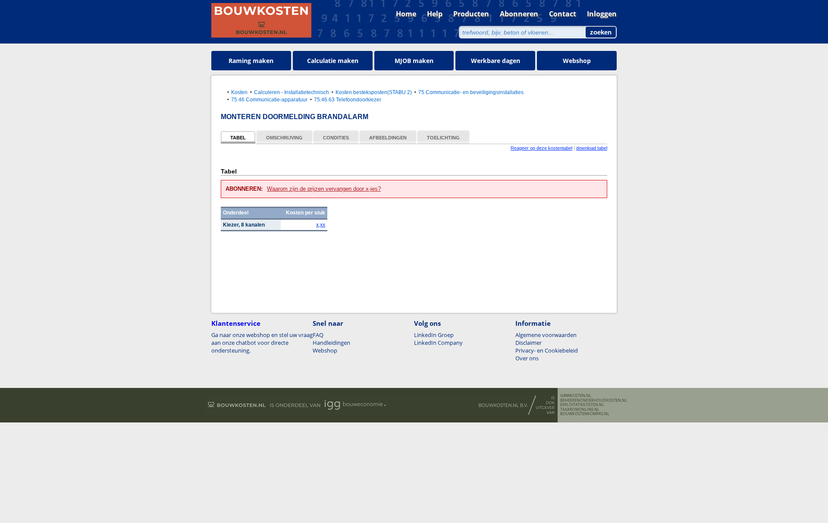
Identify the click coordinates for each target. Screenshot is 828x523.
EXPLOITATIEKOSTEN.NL (582, 404)
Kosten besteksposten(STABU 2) (374, 92)
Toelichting (443, 137)
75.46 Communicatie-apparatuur (269, 99)
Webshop (577, 61)
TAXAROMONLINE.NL (579, 409)
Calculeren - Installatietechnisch (291, 92)
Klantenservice (235, 323)
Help (434, 14)
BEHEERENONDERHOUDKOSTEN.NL (593, 400)
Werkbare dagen (495, 61)
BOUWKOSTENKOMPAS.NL (584, 413)
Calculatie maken (332, 61)
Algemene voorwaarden (546, 335)
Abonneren (519, 14)
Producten (471, 14)
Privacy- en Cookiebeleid (546, 350)
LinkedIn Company (438, 343)
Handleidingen (331, 343)
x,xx (320, 225)
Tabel (238, 137)
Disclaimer (528, 343)
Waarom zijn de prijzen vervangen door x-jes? (324, 189)
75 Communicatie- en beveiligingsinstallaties (471, 92)
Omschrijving (284, 137)
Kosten (239, 92)
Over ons (527, 358)
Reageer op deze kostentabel (541, 148)
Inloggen (602, 14)
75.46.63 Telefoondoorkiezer (347, 99)
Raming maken (251, 61)
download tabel (591, 148)
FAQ (318, 335)
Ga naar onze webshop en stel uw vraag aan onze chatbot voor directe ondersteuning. (262, 342)
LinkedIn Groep (434, 335)
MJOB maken (414, 61)
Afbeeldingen (388, 137)
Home (406, 14)
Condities (336, 137)
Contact (562, 14)
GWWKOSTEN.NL (575, 395)
